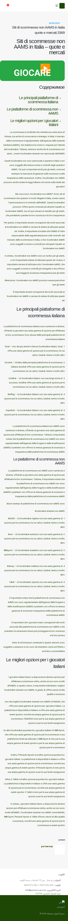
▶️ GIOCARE (32, 70)
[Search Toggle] (16, 5)
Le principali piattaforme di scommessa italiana (38, 100)
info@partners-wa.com (35, 890)
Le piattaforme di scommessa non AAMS (32, 111)
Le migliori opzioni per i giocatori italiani (34, 123)
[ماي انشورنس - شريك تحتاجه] (50, 6)
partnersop (47, 846)
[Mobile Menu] (62, 6)
